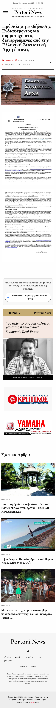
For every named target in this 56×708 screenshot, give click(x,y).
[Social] (28, 651)
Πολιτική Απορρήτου (32, 657)
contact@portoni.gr (28, 666)
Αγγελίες (18, 657)
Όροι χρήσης (8, 660)
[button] (5, 12)
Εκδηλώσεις (8, 657)
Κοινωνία (9, 60)
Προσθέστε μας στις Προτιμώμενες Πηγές (27, 297)
